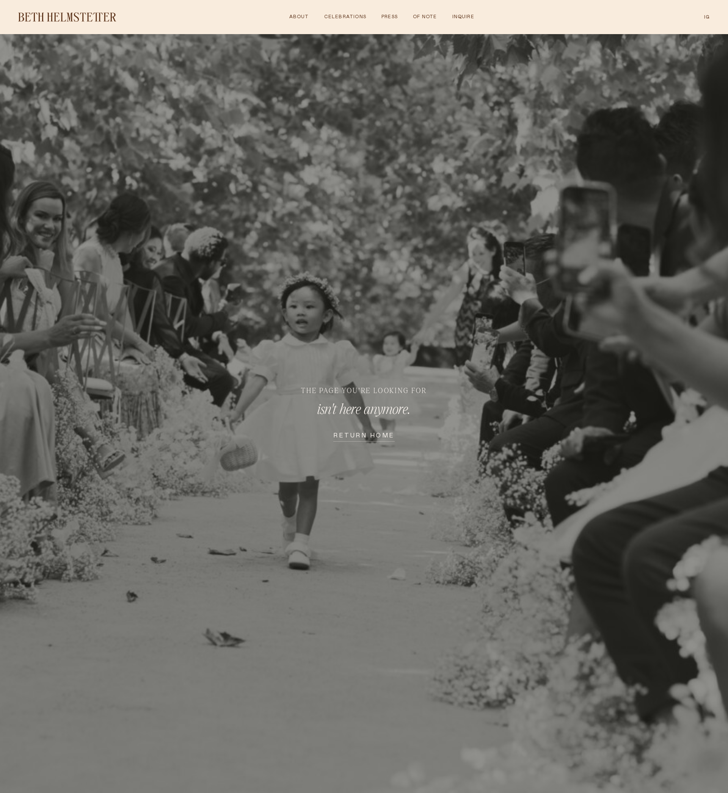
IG (707, 17)
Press (389, 17)
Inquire (463, 17)
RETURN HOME (364, 435)
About (299, 17)
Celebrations (345, 17)
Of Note (425, 17)
